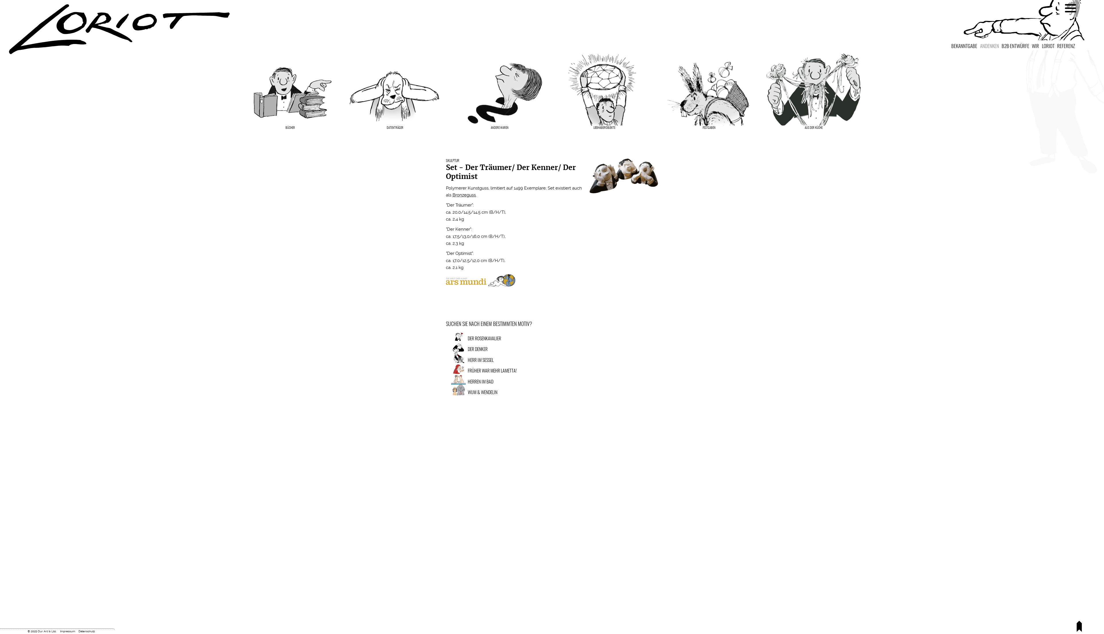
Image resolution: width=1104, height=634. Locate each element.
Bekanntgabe (964, 46)
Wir (1035, 46)
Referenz (1066, 46)
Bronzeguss (464, 195)
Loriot (1048, 46)
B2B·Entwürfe (1015, 46)
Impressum (67, 631)
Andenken (989, 46)
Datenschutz (86, 631)
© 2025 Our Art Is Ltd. (42, 631)
